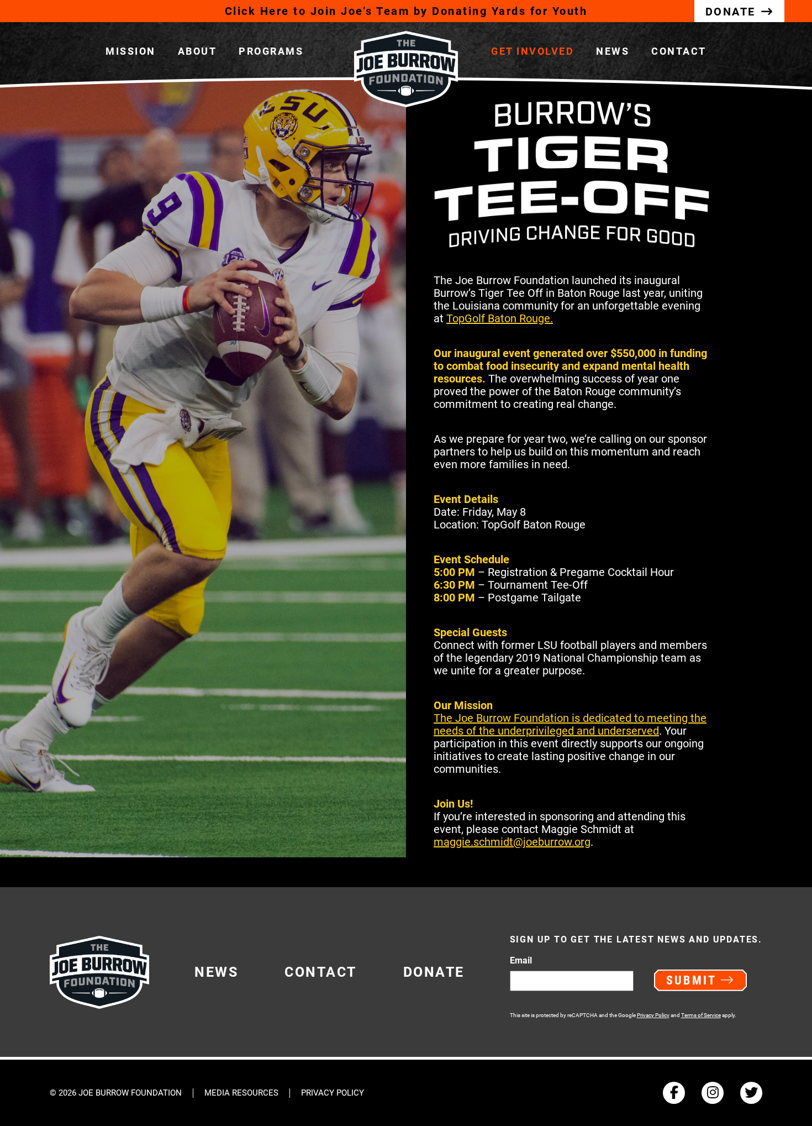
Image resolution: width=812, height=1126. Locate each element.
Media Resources (241, 1093)
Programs (271, 51)
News (612, 51)
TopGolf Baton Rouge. (499, 318)
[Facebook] (674, 1093)
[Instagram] (713, 1093)
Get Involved (532, 51)
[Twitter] (751, 1093)
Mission (131, 51)
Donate (434, 972)
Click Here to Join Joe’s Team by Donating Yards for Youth (406, 11)
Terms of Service (701, 1015)
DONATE (730, 11)
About (197, 51)
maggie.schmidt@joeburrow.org (512, 842)
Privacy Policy (653, 1015)
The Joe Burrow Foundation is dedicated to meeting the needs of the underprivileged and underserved (570, 724)
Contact (678, 51)
